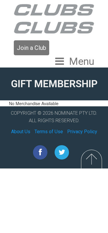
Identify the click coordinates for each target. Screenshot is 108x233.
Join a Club (31, 47)
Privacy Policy (82, 131)
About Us (20, 131)
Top (91, 159)
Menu (81, 61)
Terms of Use (48, 131)
